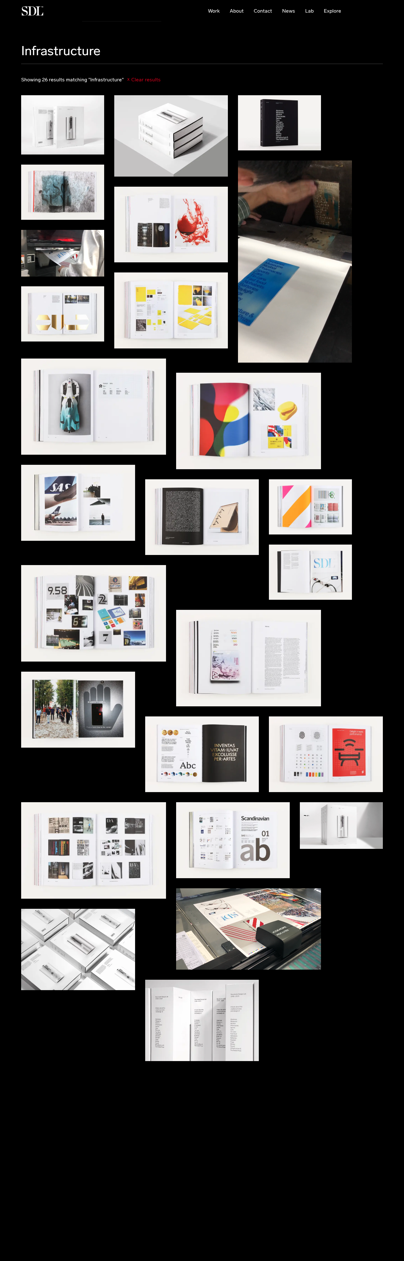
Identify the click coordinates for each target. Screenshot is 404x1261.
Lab (309, 11)
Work (214, 11)
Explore (332, 11)
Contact (263, 11)
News (288, 11)
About (237, 11)
